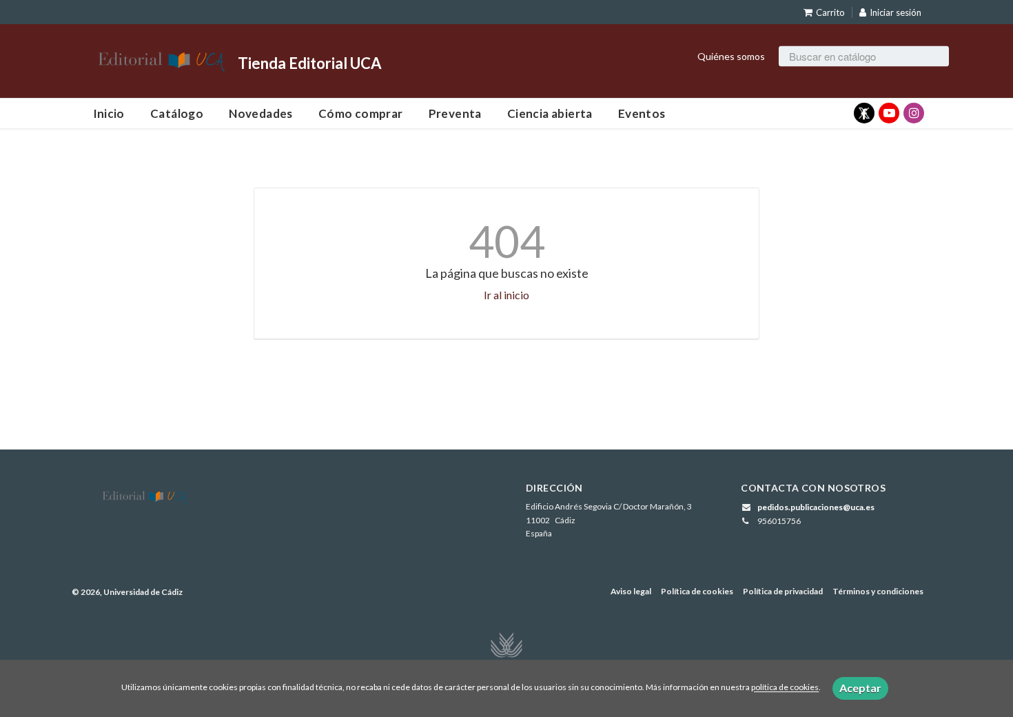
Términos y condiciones (877, 591)
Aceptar (860, 687)
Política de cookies (697, 591)
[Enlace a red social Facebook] (864, 113)
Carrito (830, 12)
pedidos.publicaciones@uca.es (815, 507)
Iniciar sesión (895, 12)
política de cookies (785, 688)
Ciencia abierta (550, 113)
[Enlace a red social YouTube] (889, 113)
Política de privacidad (783, 591)
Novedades (261, 113)
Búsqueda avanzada (815, 73)
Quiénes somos (731, 55)
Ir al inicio (506, 294)
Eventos (642, 113)
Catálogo (176, 113)
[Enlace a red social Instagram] (913, 113)
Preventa (455, 113)
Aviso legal (631, 591)
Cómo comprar (360, 113)
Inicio (109, 113)
